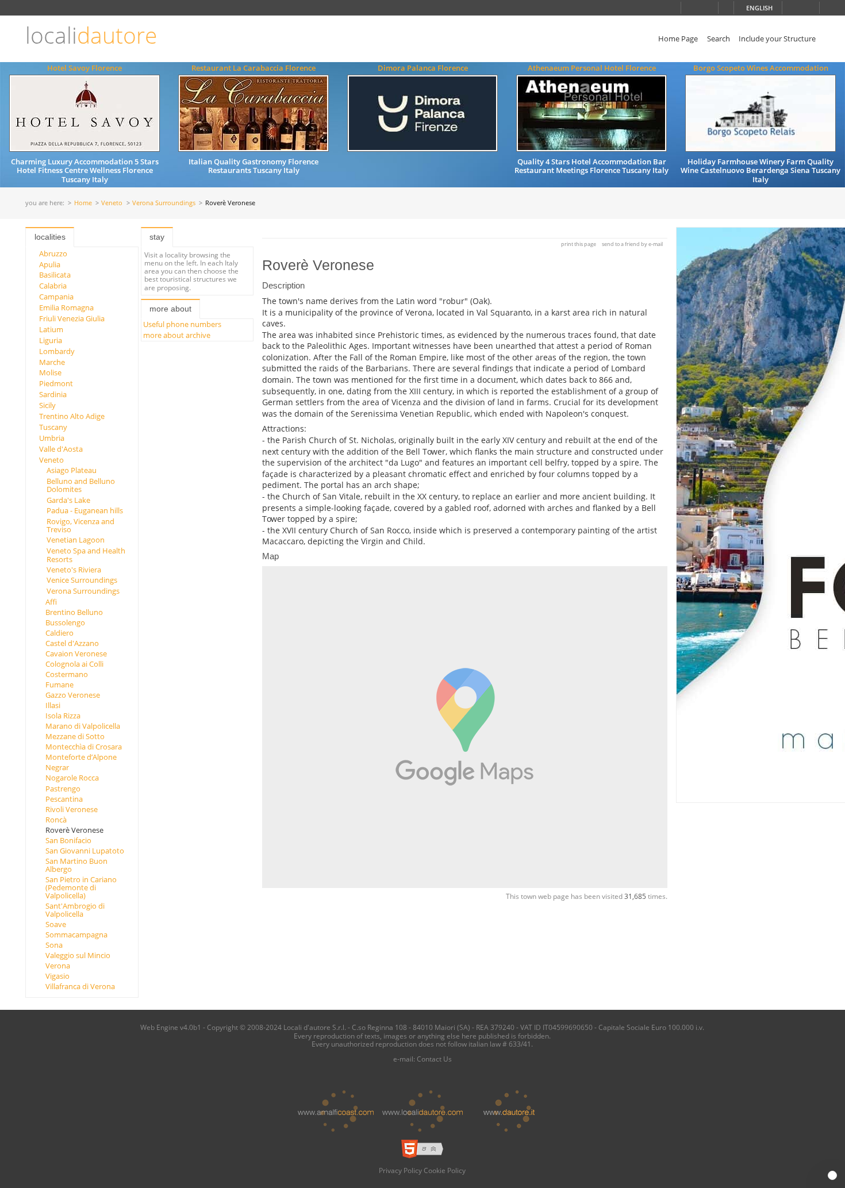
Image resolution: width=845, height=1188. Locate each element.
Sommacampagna (76, 935)
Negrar (57, 767)
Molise (50, 372)
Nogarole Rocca (72, 778)
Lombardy (57, 351)
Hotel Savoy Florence (84, 68)
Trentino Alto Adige (72, 416)
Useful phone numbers (182, 324)
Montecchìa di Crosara (83, 747)
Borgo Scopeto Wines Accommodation (760, 68)
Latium (51, 329)
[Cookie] (832, 1175)
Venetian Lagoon (76, 540)
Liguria (50, 340)
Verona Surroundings (163, 203)
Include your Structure (777, 38)
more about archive (176, 335)
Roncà (56, 820)
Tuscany (53, 427)
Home (83, 203)
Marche (52, 362)
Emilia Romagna (66, 307)
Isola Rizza (62, 716)
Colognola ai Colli (74, 664)
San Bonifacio (68, 840)
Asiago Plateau (72, 470)
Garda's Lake (68, 500)
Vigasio (57, 976)
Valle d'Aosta (61, 449)
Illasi (52, 705)
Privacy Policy (400, 1170)
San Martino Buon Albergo (76, 865)
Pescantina (64, 799)
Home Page (678, 38)
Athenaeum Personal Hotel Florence (592, 68)
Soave (55, 924)
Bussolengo (65, 622)
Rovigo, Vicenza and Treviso (80, 525)
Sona (54, 945)
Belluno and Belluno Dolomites (81, 485)
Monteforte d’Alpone (81, 757)
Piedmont (56, 383)
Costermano (66, 674)
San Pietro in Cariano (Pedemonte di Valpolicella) (81, 887)
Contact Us (434, 1058)
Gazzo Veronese (72, 695)
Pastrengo (62, 789)
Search (718, 38)
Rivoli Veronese (71, 809)
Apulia (49, 264)
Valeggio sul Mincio (77, 955)
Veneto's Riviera (74, 570)
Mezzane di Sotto (75, 736)
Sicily (47, 405)
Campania (56, 297)
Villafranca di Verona (80, 986)
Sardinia (53, 394)
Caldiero (59, 633)
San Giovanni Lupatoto (84, 851)
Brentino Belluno (74, 612)
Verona (57, 966)
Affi (51, 602)
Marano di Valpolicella (82, 726)
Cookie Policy (445, 1170)
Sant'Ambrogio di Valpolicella (75, 910)
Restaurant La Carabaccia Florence (253, 68)
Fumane (59, 684)
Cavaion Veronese (76, 653)
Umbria (51, 438)
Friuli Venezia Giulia (72, 318)
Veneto (111, 203)
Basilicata (55, 275)
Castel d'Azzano (72, 643)
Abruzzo (53, 253)
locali (91, 35)
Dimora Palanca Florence (423, 68)
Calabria (53, 286)
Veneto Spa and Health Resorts (86, 555)
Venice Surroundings (82, 580)
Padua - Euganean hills (85, 510)
